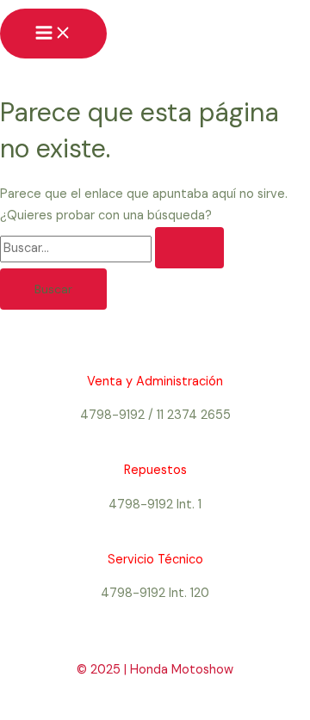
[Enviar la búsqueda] (189, 247)
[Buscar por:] (112, 248)
